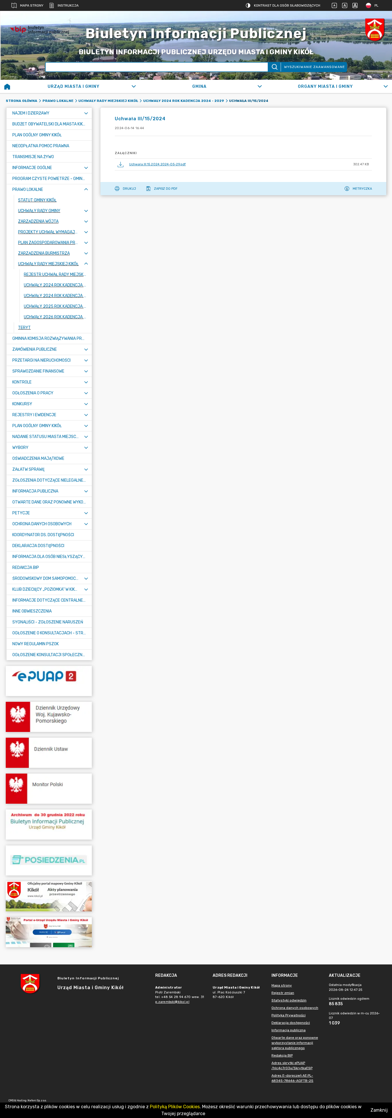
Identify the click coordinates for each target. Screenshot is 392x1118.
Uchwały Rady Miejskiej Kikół (108, 101)
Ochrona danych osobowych (294, 1008)
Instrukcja (68, 5)
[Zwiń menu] (86, 189)
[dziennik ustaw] (49, 753)
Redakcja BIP (282, 1055)
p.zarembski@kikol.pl (172, 1002)
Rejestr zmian (282, 993)
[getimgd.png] (374, 30)
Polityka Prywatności (288, 1015)
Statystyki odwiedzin (288, 1000)
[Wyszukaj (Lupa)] (274, 67)
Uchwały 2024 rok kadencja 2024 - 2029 (183, 101)
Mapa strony (31, 5)
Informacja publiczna (288, 1030)
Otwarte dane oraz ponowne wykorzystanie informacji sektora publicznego (294, 1043)
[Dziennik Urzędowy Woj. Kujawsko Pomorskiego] (49, 717)
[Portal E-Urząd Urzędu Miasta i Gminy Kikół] (49, 932)
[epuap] (49, 681)
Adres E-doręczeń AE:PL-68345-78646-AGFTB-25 (292, 1078)
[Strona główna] (7, 86)
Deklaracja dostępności (290, 1023)
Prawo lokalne (57, 101)
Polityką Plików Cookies (175, 1106)
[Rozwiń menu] (86, 113)
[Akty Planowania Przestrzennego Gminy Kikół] (49, 896)
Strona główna (21, 101)
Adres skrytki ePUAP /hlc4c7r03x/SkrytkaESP (292, 1065)
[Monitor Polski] (49, 789)
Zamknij (379, 1110)
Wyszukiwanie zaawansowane (314, 67)
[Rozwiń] (133, 86)
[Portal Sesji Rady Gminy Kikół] (49, 860)
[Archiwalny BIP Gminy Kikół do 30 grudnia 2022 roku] (49, 824)
